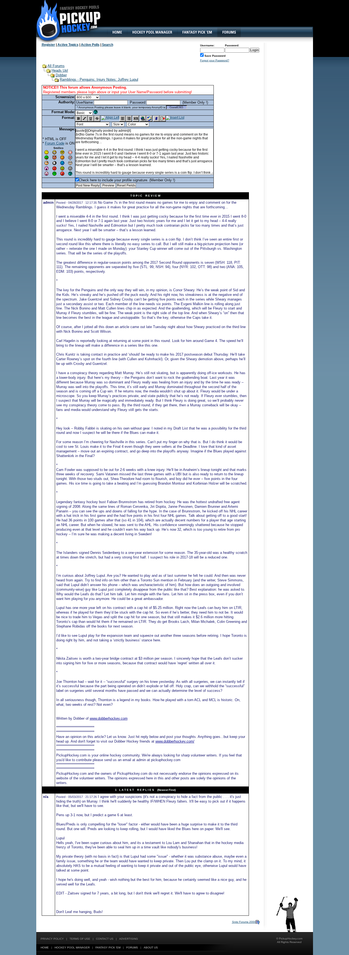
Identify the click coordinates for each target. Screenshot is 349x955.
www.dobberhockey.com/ (174, 741)
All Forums (56, 66)
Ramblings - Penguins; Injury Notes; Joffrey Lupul (99, 79)
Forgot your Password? (214, 60)
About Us (151, 947)
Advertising (128, 938)
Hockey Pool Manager (72, 947)
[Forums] (229, 32)
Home (45, 947)
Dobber (61, 75)
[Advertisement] (213, 17)
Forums (132, 947)
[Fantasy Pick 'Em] (197, 32)
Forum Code (54, 143)
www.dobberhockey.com (109, 718)
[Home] (117, 32)
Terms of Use (80, 938)
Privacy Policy (52, 938)
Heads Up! (60, 70)
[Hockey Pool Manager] (152, 32)
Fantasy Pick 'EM (108, 947)
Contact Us (104, 938)
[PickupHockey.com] (65, 20)
